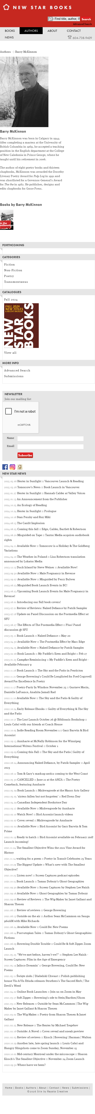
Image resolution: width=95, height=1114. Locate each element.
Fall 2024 (11, 299)
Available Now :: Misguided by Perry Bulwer (46, 579)
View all (10, 352)
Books (10, 31)
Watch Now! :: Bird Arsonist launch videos (45, 814)
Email (10, 446)
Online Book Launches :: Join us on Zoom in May (49, 991)
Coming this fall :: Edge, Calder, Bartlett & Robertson (51, 529)
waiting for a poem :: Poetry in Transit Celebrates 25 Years (54, 858)
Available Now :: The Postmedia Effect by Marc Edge (51, 641)
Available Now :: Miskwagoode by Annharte (46, 808)
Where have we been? (31, 1065)
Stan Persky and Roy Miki (33, 517)
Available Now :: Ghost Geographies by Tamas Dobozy (52, 893)
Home (8, 1088)
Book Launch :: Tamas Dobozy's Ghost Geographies (50, 881)
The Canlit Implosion (31, 523)
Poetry (9, 276)
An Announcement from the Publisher (42, 499)
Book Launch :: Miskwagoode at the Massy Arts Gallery (53, 790)
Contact (74, 31)
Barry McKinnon (26, 51)
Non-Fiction (13, 270)
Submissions (14, 376)
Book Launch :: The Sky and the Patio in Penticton (50, 670)
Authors (31, 31)
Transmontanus (16, 281)
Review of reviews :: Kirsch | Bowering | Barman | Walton (54, 1037)
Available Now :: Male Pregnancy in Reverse (46, 573)
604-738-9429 (82, 38)
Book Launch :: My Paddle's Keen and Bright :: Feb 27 (52, 653)
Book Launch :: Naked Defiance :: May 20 (43, 635)
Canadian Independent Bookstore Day (42, 802)
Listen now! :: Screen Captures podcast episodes (48, 875)
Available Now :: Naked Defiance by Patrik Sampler (50, 647)
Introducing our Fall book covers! (39, 602)
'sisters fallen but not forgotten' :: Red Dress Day (48, 796)
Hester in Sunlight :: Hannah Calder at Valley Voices (51, 493)
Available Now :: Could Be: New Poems (42, 927)
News (9, 37)
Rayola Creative (57, 1091)
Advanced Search (82, 24)
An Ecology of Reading (32, 505)
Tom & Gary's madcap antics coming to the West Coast (52, 773)
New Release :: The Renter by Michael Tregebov (47, 1025)
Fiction (9, 264)
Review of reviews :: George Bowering (41, 910)
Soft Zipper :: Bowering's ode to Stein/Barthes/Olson (51, 997)
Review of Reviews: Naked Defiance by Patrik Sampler (52, 608)
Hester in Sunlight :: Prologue (36, 511)
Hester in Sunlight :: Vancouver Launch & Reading (50, 481)
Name (10, 438)
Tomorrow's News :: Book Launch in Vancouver (48, 487)
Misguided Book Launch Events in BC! (42, 585)
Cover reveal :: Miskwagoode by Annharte (44, 820)
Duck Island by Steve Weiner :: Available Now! (47, 567)
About (52, 31)
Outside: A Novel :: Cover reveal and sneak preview (50, 1031)
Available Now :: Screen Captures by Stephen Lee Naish (53, 887)
